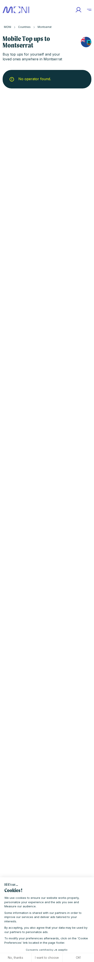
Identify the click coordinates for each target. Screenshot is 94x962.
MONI (7, 27)
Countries (24, 27)
